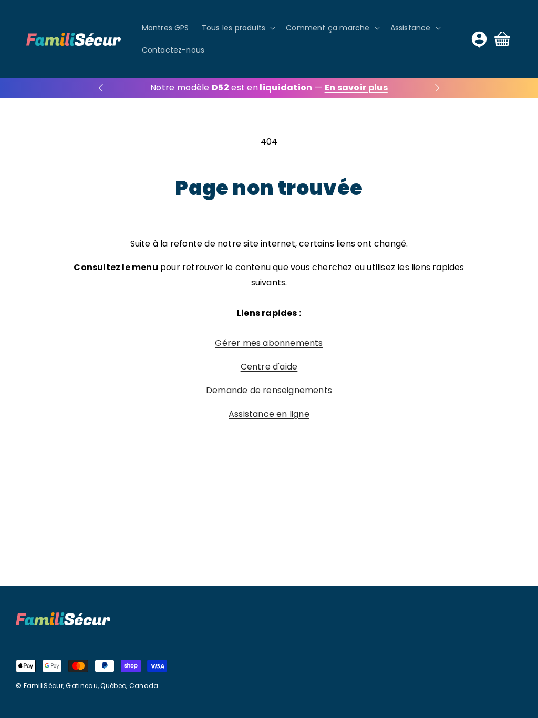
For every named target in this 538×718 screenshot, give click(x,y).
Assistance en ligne (269, 414)
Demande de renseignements (269, 390)
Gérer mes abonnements (269, 343)
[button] (237, 28)
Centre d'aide (269, 367)
